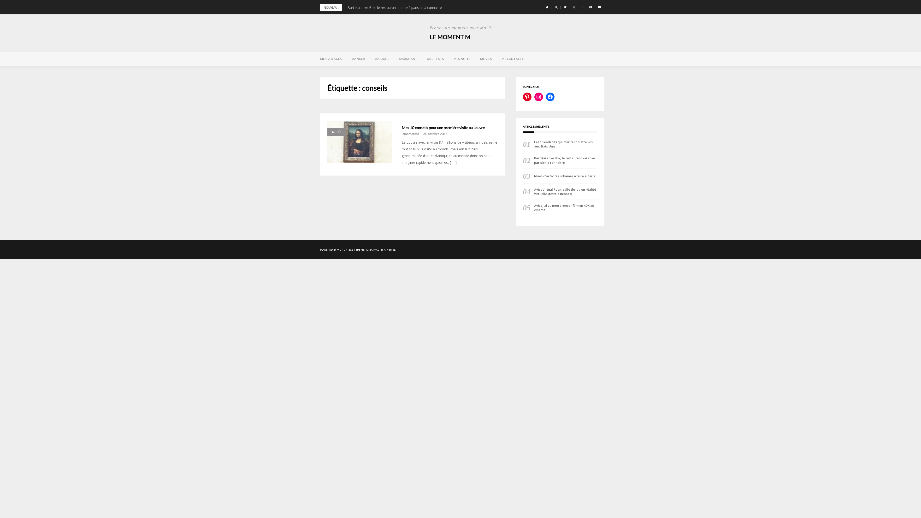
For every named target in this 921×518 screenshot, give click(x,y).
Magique (381, 59)
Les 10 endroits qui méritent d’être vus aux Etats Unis (563, 144)
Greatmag (373, 249)
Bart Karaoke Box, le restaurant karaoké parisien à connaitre (395, 7)
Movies (486, 59)
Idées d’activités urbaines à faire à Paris (564, 176)
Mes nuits (462, 59)
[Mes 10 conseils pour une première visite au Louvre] (359, 142)
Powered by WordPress (336, 249)
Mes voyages (331, 59)
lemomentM (410, 134)
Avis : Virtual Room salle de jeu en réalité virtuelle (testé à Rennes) (565, 191)
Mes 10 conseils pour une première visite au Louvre (443, 127)
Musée (336, 132)
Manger (358, 59)
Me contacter (513, 59)
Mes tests (435, 59)
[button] (547, 7)
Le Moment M (450, 36)
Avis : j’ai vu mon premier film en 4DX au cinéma (564, 207)
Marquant (408, 59)
